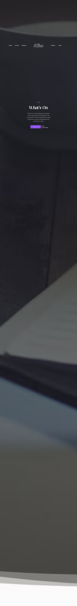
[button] (16, 45)
